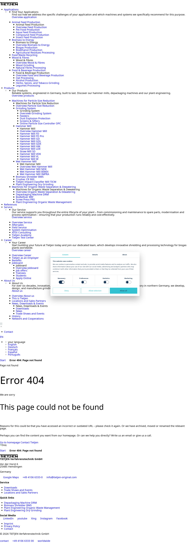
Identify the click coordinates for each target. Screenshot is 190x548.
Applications (11, 9)
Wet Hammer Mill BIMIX (34, 171)
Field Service (19, 227)
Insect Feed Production (29, 37)
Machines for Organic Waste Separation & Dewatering (44, 187)
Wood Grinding (25, 65)
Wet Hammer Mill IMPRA (34, 174)
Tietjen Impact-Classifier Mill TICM (36, 181)
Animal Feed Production (26, 22)
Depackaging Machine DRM (32, 194)
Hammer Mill (23, 126)
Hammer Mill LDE (30, 149)
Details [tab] (95, 255)
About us (17, 291)
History (16, 316)
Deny (66, 290)
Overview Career (21, 255)
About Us (9, 280)
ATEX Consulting (21, 232)
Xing (33, 518)
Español (12, 352)
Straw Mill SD (27, 151)
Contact (8, 332)
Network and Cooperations (28, 318)
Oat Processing (25, 78)
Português (14, 354)
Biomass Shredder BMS (30, 176)
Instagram (46, 518)
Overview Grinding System (35, 113)
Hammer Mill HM (30, 146)
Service (8, 207)
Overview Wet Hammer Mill (36, 166)
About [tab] (124, 255)
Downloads (22, 308)
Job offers (21, 270)
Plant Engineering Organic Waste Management (44, 202)
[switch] (84, 282)
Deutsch (13, 347)
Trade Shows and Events (30, 313)
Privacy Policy (12, 526)
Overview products (23, 95)
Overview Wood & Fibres (30, 62)
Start (3, 360)
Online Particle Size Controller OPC (40, 123)
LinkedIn (8, 518)
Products (9, 88)
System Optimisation (24, 230)
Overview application (24, 17)
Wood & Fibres (20, 57)
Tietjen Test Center (23, 237)
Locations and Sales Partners (29, 301)
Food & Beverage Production (29, 70)
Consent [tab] (65, 255)
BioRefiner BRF (24, 197)
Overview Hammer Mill (33, 131)
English (12, 344)
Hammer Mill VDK (30, 154)
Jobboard (17, 263)
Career (8, 240)
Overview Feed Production (31, 27)
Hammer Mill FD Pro (32, 136)
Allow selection (95, 290)
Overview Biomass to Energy (33, 45)
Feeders (24, 116)
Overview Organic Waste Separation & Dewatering (45, 192)
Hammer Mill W (29, 159)
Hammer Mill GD (30, 138)
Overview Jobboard (27, 268)
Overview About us (23, 296)
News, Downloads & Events (28, 303)
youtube (22, 518)
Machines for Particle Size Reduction (33, 100)
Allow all (123, 290)
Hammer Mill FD (29, 133)
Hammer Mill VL (29, 156)
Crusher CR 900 (25, 179)
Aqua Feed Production (29, 32)
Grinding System (26, 108)
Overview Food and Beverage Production (40, 75)
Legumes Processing (28, 85)
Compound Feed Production (32, 35)
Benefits (16, 260)
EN (1, 337)
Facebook (62, 518)
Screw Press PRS (25, 199)
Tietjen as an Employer (25, 258)
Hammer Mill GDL (30, 141)
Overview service (22, 217)
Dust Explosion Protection (35, 118)
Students (21, 275)
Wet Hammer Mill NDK (33, 169)
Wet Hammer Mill (26, 161)
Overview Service (22, 222)
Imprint (8, 523)
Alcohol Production (27, 80)
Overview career (21, 250)
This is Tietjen (20, 298)
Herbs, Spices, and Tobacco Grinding (37, 83)
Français (13, 349)
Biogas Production (27, 47)
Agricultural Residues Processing (35, 52)
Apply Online (23, 278)
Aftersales (18, 225)
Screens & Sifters (30, 121)
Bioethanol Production (29, 50)
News (19, 311)
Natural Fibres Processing (31, 67)
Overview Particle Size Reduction (35, 105)
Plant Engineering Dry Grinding (34, 184)
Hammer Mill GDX (30, 143)
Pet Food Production (28, 29)
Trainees (21, 273)
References (10, 204)
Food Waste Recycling (24, 55)
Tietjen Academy (21, 235)
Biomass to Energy (23, 40)
